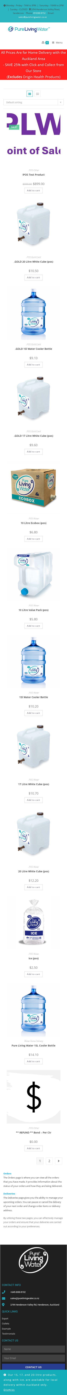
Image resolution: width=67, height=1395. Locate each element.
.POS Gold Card (33, 257)
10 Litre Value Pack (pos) (33, 610)
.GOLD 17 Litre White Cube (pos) (33, 435)
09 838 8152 (39, 13)
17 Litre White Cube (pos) (33, 784)
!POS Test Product (34, 174)
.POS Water (33, 518)
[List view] (37, 94)
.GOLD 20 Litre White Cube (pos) (33, 261)
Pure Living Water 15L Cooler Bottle (33, 1045)
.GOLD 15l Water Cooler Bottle (33, 348)
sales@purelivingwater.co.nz (32, 17)
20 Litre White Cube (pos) (33, 871)
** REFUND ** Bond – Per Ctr (33, 1132)
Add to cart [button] (33, 190)
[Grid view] (30, 94)
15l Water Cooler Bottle (33, 697)
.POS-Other (33, 170)
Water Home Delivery (33, 1041)
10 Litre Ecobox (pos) (33, 523)
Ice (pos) (34, 958)
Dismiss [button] (9, 1389)
